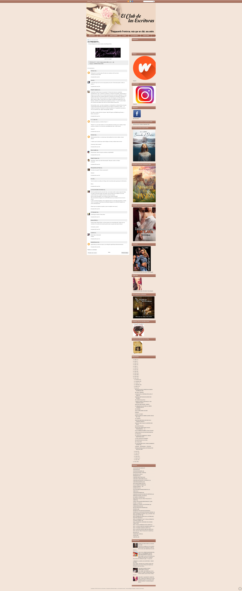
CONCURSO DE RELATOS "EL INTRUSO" (141, 480)
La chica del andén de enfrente (97, 189)
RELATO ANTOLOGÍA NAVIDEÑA (139, 507)
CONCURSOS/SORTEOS (138, 481)
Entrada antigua (125, 252)
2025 (135, 359)
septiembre (137, 384)
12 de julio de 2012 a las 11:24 (95, 131)
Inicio (109, 252)
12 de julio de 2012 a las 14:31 (95, 164)
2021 (135, 364)
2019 (135, 366)
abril (136, 454)
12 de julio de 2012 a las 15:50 (95, 186)
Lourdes (92, 232)
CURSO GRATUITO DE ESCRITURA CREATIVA (144, 432)
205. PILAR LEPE (138, 441)
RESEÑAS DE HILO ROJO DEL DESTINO (141, 510)
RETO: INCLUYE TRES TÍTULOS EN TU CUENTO (142, 530)
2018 (135, 368)
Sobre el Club (102, 35)
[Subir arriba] (240, 589)
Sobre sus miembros (113, 35)
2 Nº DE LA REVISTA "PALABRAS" (141, 438)
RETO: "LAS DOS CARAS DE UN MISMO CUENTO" (143, 526)
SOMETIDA (135, 537)
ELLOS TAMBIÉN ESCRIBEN (138, 484)
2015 (135, 373)
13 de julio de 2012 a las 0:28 (95, 208)
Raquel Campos (94, 158)
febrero (136, 458)
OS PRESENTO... (138, 433)
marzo (136, 456)
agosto (136, 386)
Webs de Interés (146, 35)
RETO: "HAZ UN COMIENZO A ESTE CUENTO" (142, 524)
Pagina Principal (92, 35)
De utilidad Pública (134, 35)
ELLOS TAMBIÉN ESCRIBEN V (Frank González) (144, 430)
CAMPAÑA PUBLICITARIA (98, 63)
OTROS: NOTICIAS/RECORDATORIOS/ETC (141, 501)
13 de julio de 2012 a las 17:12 (95, 238)
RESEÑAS (135, 509)
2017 (135, 369)
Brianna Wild (93, 220)
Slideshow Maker (114, 588)
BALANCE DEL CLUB (137, 474)
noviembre (137, 381)
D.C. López (124, 35)
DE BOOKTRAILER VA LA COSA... (141, 440)
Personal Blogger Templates (131, 588)
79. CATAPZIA (137, 418)
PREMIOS (137, 412)
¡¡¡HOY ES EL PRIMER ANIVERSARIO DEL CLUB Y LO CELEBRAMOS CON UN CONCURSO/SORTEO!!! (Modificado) (146, 553)
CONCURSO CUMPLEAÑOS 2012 (139, 478)
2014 (135, 374)
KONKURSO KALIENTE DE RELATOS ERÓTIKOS (142, 494)
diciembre (137, 379)
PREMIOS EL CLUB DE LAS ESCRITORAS (141, 504)
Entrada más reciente (92, 252)
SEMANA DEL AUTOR (137, 533)
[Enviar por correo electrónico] (109, 62)
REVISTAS (135, 532)
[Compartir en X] (112, 62)
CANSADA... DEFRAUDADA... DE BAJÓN (143, 446)
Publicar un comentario (92, 249)
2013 (135, 376)
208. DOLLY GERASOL (139, 392)
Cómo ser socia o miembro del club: (98, 1)
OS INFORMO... (138, 409)
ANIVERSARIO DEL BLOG (138, 468)
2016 (135, 371)
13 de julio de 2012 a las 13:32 (95, 229)
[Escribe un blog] (110, 62)
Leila (92, 80)
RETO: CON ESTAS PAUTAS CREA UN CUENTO (142, 529)
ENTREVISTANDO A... (137, 486)
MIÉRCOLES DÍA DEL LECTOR (139, 495)
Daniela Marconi (94, 242)
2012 (135, 378)
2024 (135, 361)
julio (136, 388)
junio (136, 451)
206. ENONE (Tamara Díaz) (140, 399)
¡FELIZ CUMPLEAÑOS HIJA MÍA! (141, 410)
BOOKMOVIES (136, 475)
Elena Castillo (94, 150)
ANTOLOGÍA (135, 469)
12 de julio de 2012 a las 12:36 (95, 146)
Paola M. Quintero (94, 89)
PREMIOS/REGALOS (137, 506)
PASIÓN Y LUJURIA (137, 503)
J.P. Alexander (94, 212)
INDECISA (135, 491)
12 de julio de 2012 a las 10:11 (95, 116)
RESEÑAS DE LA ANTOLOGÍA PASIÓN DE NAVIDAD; (143, 512)
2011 (135, 461)
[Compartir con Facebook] (113, 62)
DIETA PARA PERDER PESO (138, 483)
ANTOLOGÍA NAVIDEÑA (137, 471)
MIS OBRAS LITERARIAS (138, 497)
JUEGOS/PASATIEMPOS (138, 492)
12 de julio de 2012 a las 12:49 (95, 154)
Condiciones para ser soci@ (111, 1)
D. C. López (97, 62)
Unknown (93, 70)
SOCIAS (134, 535)
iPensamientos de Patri (96, 167)
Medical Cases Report (140, 588)
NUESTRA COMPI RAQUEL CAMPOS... (142, 404)
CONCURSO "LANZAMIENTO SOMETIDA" (146, 577)
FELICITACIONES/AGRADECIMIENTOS (140, 489)
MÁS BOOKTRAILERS (139, 426)
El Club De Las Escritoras (101, 588)
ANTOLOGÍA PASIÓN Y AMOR (139, 472)
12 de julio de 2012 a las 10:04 (95, 86)
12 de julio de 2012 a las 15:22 (95, 175)
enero (136, 459)
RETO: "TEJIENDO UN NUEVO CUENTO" (141, 527)
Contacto (88, 1)
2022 (135, 363)
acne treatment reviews (121, 588)
